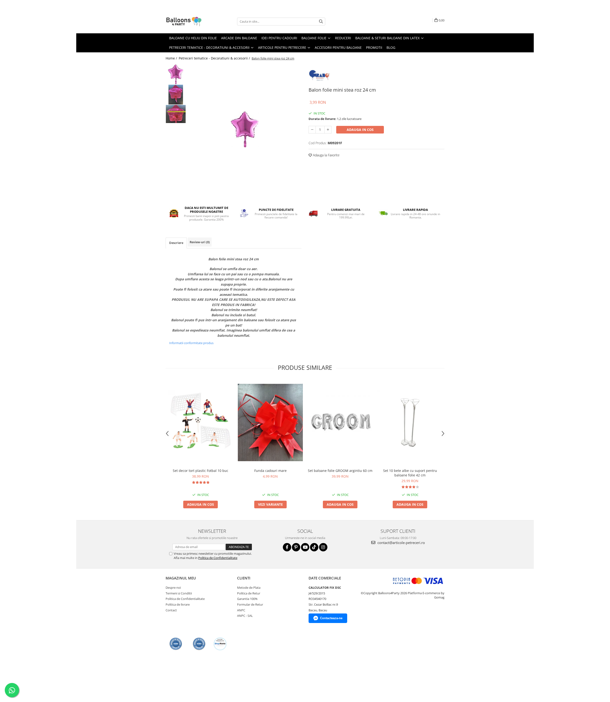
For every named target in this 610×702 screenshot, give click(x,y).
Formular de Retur (250, 604)
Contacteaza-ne (331, 618)
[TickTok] (314, 547)
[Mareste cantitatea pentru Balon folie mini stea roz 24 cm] (327, 129)
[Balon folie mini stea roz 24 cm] (244, 129)
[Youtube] (305, 547)
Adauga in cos (360, 129)
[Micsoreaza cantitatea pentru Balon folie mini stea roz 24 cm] (312, 129)
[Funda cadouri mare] (270, 422)
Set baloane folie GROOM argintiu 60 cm (340, 470)
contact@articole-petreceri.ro (400, 542)
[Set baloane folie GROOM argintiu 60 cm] (340, 422)
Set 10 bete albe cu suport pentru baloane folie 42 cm (410, 472)
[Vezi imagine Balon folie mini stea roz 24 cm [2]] (176, 114)
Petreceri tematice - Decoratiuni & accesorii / (215, 58)
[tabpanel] (244, 129)
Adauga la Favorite (326, 155)
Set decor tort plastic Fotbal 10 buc (200, 470)
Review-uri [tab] (200, 242)
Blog (390, 47)
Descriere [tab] (176, 243)
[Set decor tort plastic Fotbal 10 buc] (200, 422)
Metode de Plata (248, 587)
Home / (172, 58)
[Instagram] (323, 547)
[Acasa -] (189, 21)
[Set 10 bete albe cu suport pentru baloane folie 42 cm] (409, 422)
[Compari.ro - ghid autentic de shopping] (175, 643)
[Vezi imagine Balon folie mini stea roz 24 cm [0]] (176, 74)
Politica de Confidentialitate (217, 558)
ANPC (241, 610)
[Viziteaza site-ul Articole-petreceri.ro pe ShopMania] (220, 643)
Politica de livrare (178, 604)
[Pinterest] (296, 547)
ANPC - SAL (245, 615)
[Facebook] (287, 547)
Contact (171, 610)
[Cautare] (321, 21)
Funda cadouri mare (270, 470)
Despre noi (173, 587)
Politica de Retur (248, 593)
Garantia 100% (247, 599)
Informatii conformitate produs (191, 343)
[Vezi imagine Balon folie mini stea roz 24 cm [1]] (176, 94)
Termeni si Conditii (179, 593)
